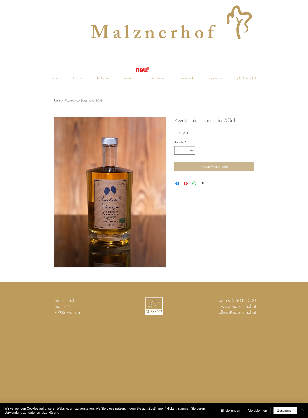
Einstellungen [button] (230, 410)
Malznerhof (154, 35)
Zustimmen (285, 410)
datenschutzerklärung (43, 412)
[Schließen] (302, 410)
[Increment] (191, 150)
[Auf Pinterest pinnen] (185, 183)
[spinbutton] (185, 150)
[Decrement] (178, 150)
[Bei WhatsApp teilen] (194, 183)
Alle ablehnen (257, 410)
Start (57, 100)
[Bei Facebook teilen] (177, 183)
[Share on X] (203, 183)
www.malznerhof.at (238, 306)
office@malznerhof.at (237, 312)
